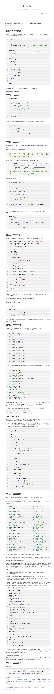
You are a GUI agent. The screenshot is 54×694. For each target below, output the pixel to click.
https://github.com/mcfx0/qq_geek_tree (15, 329)
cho (15, 689)
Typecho (7, 689)
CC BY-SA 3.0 (32, 687)
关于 (47, 13)
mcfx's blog (27, 6)
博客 (42, 13)
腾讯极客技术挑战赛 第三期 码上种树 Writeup (23, 23)
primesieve (29, 679)
